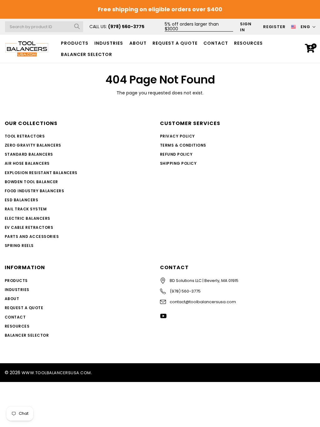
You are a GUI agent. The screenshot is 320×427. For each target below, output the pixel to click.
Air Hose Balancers (27, 163)
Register (274, 27)
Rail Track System (26, 209)
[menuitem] (75, 43)
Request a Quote (175, 43)
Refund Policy (176, 154)
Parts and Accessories (32, 236)
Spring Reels (19, 245)
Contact (215, 43)
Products (74, 43)
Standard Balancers (29, 154)
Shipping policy (178, 163)
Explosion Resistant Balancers (41, 172)
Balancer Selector (27, 335)
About (138, 43)
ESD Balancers (21, 200)
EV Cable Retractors (29, 227)
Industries (108, 43)
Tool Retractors (25, 136)
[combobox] (44, 26)
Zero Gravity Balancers (33, 145)
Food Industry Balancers (34, 190)
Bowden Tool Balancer (31, 181)
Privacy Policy (177, 136)
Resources (248, 43)
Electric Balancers (27, 218)
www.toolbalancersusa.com (56, 373)
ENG (305, 27)
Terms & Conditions (183, 145)
